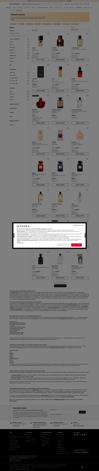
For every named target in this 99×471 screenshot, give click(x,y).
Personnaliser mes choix (64, 244)
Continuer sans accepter (78, 225)
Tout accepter (76, 244)
